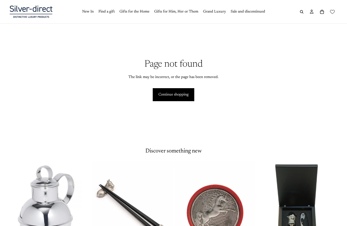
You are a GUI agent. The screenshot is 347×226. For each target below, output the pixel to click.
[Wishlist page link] (332, 11)
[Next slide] (165, 211)
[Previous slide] (99, 211)
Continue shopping (173, 94)
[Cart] (322, 12)
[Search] (301, 12)
